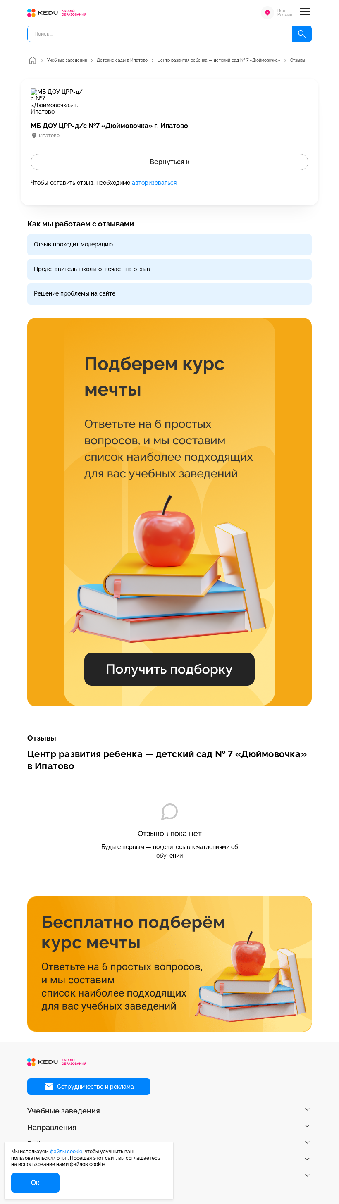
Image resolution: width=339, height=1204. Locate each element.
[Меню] (305, 13)
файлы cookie (66, 1151)
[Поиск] (302, 34)
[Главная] (32, 60)
